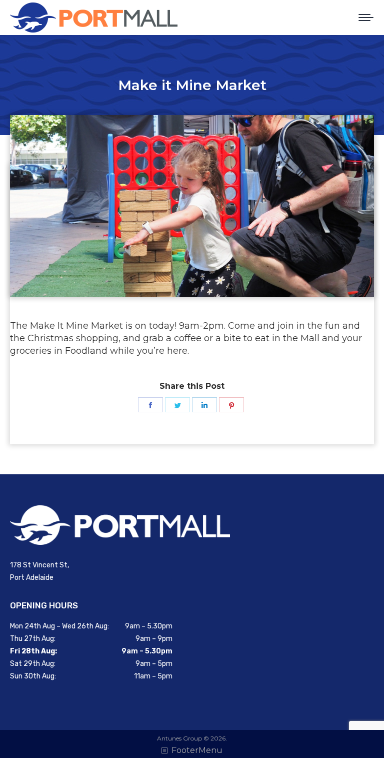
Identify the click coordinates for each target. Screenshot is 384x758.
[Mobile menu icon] (366, 17)
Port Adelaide (32, 577)
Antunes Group (179, 738)
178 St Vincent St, (39, 565)
